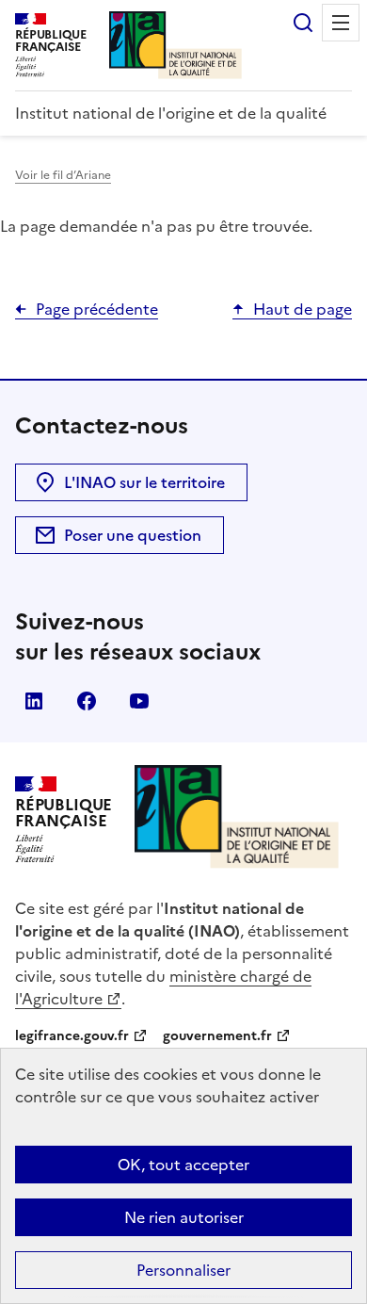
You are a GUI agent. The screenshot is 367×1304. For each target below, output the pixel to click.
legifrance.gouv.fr (72, 1036)
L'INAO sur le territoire (144, 482)
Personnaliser (183, 1270)
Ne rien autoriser (184, 1217)
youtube (139, 701)
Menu (340, 22)
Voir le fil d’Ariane (63, 175)
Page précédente (97, 309)
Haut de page (302, 309)
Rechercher (303, 22)
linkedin (34, 701)
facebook (86, 701)
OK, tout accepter (183, 1164)
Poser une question (132, 535)
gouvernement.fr (217, 1036)
